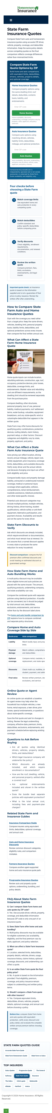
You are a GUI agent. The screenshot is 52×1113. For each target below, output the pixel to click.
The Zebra (8, 1081)
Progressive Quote (25, 1070)
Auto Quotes (26, 156)
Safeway (8, 1076)
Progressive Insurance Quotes (23, 880)
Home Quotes (26, 113)
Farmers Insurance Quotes (22, 864)
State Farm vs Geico (38, 1056)
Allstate (8, 1086)
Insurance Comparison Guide (23, 823)
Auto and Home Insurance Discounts (21, 843)
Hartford (18, 1086)
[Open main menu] (11, 20)
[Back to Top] (6, 1111)
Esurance (35, 1076)
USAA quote (21, 1081)
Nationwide (33, 1081)
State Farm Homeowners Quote (16, 1056)
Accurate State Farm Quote (14, 1050)
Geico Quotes (10, 1070)
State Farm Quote (22, 1076)
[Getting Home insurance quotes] (28, 9)
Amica (27, 1086)
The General (40, 1070)
